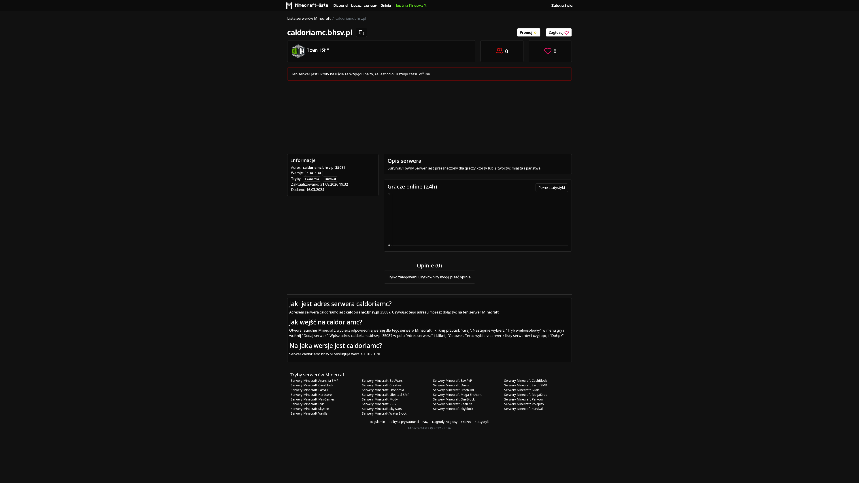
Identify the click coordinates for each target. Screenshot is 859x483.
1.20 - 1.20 (314, 173)
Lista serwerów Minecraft (309, 18)
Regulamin (377, 421)
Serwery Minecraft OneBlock (454, 399)
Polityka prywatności (404, 421)
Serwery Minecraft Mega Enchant (457, 394)
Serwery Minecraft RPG (379, 404)
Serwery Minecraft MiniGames (313, 399)
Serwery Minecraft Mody (380, 399)
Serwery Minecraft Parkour (523, 399)
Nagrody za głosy (444, 421)
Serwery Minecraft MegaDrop (525, 394)
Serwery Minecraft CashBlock (525, 380)
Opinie (386, 5)
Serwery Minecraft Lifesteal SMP (386, 394)
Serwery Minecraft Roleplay (524, 404)
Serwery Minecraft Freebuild (453, 390)
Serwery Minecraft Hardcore (311, 394)
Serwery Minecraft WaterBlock (384, 413)
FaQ (425, 421)
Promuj (526, 32)
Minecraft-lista (311, 5)
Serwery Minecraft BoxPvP (452, 380)
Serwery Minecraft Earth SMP (525, 385)
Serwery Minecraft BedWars (382, 380)
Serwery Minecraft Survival (523, 409)
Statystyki (482, 421)
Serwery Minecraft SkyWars (382, 409)
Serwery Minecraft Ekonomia (383, 390)
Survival (330, 179)
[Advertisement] (429, 117)
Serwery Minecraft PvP (307, 404)
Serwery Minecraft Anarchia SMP (314, 380)
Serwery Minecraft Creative (382, 385)
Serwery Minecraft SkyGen (310, 409)
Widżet (466, 421)
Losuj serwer (364, 5)
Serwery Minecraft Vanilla (309, 413)
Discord (341, 5)
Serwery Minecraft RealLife (452, 404)
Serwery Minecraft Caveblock (312, 385)
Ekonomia (312, 179)
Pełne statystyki (551, 187)
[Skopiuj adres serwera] (361, 32)
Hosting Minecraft (411, 5)
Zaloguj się (562, 5)
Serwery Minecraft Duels (451, 385)
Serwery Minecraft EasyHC (310, 390)
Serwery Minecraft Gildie (522, 390)
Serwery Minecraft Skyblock (453, 409)
